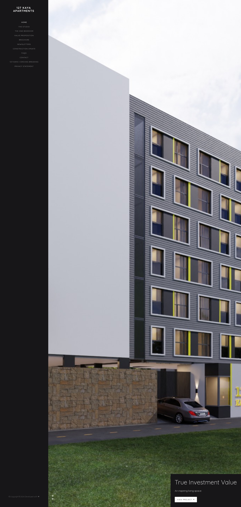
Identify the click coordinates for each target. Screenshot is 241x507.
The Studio (24, 27)
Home (24, 22)
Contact (24, 57)
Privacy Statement (24, 66)
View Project (185, 500)
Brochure (24, 40)
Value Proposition (24, 35)
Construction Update (24, 49)
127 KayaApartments (23, 9)
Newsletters (24, 44)
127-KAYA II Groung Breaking (24, 62)
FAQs (24, 53)
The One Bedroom (24, 31)
